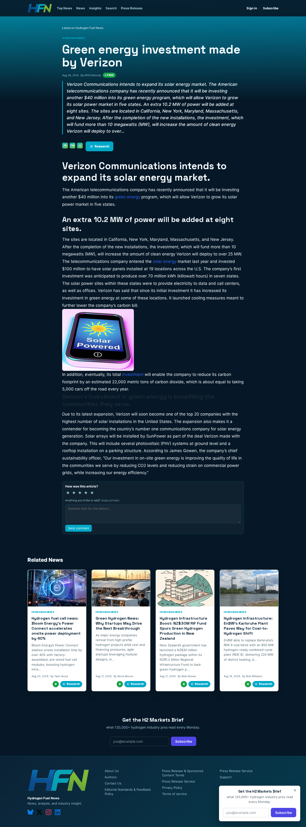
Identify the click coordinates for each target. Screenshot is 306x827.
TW (72, 145)
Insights (95, 8)
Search (111, 8)
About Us (112, 771)
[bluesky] (30, 812)
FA (65, 145)
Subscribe (271, 8)
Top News (64, 8)
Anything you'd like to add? (92, 500)
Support (226, 777)
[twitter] (39, 812)
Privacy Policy (172, 787)
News (80, 8)
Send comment (78, 528)
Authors (111, 777)
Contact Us (113, 783)
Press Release (131, 8)
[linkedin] (57, 812)
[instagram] (48, 812)
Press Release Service (178, 781)
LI (80, 145)
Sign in (251, 8)
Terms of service (174, 794)
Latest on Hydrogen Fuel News (82, 28)
